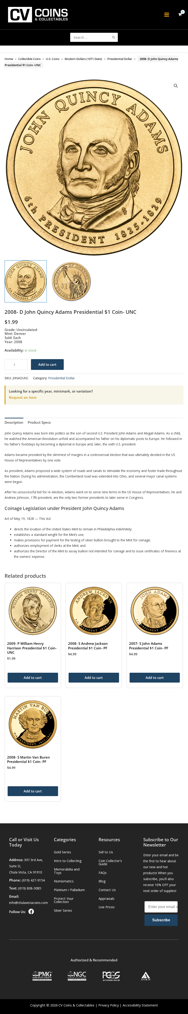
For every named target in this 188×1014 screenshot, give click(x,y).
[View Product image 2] (71, 281)
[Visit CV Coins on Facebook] (31, 911)
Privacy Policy (108, 1005)
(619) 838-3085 (29, 888)
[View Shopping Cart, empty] (179, 14)
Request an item (22, 397)
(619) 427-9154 (33, 880)
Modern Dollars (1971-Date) (83, 59)
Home (9, 59)
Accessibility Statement (140, 1005)
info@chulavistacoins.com (28, 902)
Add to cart (47, 364)
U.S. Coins (52, 59)
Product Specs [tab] (39, 422)
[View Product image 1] (26, 281)
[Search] (114, 37)
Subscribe (161, 920)
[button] (176, 86)
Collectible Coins (29, 59)
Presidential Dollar (119, 59)
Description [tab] (14, 422)
